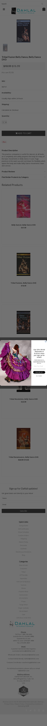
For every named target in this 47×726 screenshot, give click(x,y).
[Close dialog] (45, 341)
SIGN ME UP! (39, 372)
